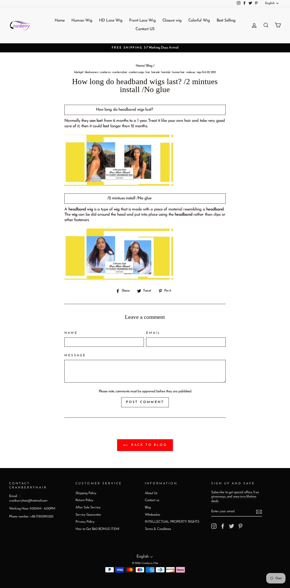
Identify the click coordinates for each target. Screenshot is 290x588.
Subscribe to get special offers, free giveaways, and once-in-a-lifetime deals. (235, 497)
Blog (149, 66)
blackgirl (78, 72)
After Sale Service (87, 507)
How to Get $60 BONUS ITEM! (97, 529)
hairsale (155, 72)
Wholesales (152, 515)
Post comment (145, 402)
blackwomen (91, 72)
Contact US (144, 29)
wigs (199, 72)
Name (70, 333)
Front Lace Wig (142, 21)
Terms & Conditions (158, 529)
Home (60, 21)
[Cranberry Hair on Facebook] (222, 526)
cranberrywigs (136, 72)
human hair (178, 72)
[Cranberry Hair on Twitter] (231, 526)
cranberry (105, 72)
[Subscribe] (259, 512)
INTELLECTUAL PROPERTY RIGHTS (172, 522)
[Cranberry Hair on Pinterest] (240, 526)
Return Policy (84, 500)
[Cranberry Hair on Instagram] (214, 526)
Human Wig (81, 21)
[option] (145, 48)
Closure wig (171, 21)
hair (147, 72)
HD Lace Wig (110, 21)
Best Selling (226, 21)
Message (75, 355)
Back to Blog (148, 445)
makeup (190, 72)
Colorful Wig (199, 21)
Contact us (152, 500)
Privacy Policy (84, 522)
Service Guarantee (88, 515)
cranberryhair (119, 72)
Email (153, 333)
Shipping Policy (85, 493)
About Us (151, 493)
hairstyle (165, 72)
